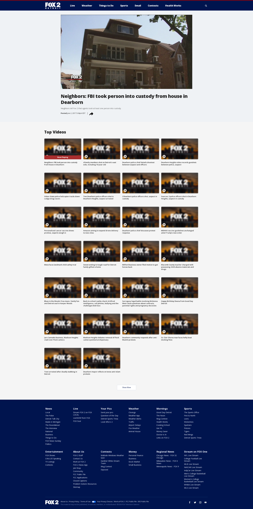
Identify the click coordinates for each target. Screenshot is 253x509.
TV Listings (50, 461)
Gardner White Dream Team (110, 462)
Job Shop (77, 468)
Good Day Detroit (164, 412)
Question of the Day (109, 415)
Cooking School (163, 425)
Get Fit (159, 428)
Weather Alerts (135, 418)
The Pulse (49, 415)
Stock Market (134, 461)
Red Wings (188, 434)
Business (49, 434)
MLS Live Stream (191, 488)
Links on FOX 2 (162, 437)
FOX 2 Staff (78, 455)
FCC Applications (80, 477)
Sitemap (76, 487)
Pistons (187, 428)
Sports (188, 408)
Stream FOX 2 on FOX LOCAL (82, 413)
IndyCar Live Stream (192, 470)
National (49, 431)
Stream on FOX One (195, 451)
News (48, 408)
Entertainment (54, 451)
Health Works (162, 422)
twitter (195, 502)
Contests (49, 465)
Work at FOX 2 (79, 461)
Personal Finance (136, 455)
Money (133, 451)
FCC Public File (79, 474)
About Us (78, 451)
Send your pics (107, 412)
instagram (200, 502)
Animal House (134, 431)
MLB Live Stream (191, 464)
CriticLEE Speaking (53, 458)
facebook (190, 502)
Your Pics (106, 408)
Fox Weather (134, 428)
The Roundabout (52, 425)
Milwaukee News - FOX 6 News (167, 462)
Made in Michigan (52, 422)
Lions (186, 418)
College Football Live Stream (193, 459)
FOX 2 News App (80, 465)
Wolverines (188, 422)
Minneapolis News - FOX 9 (167, 466)
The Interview (51, 428)
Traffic (131, 422)
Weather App (134, 415)
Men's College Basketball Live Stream (194, 474)
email (205, 502)
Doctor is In (161, 434)
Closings (132, 412)
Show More (126, 387)
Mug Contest (161, 418)
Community (78, 471)
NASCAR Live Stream (193, 467)
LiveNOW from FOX (81, 418)
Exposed (104, 469)
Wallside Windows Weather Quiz (112, 456)
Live (75, 408)
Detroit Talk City (52, 418)
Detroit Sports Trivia (109, 418)
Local (47, 412)
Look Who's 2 (107, 422)
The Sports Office (191, 412)
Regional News (165, 451)
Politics (48, 444)
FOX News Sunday (53, 441)
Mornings (162, 408)
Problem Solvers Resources (85, 484)
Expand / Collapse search (206, 6)
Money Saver (162, 431)
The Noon (160, 415)
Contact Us (78, 458)
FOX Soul (77, 421)
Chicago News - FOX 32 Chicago (166, 456)
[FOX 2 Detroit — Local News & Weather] (54, 6)
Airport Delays (135, 425)
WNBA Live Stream (192, 484)
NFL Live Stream (191, 455)
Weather (134, 408)
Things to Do (51, 437)
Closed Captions (80, 480)
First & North (189, 415)
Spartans (188, 425)
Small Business (135, 465)
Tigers (186, 431)
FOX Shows (50, 455)
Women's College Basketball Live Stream (194, 480)
